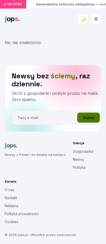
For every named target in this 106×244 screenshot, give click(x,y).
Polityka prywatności (22, 214)
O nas (9, 190)
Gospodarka (83, 151)
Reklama (11, 206)
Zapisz (88, 117)
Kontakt (11, 198)
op (12, 18)
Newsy (78, 159)
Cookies (11, 222)
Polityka (79, 167)
